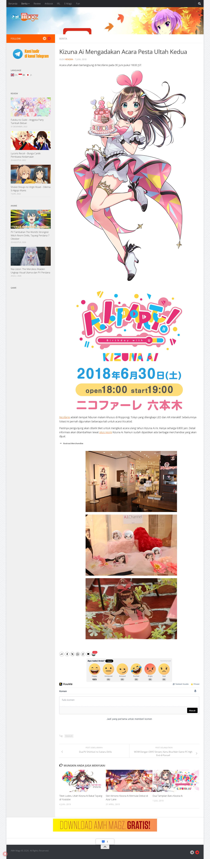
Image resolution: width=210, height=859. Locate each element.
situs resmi (105, 432)
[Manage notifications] (5, 854)
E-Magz (68, 3)
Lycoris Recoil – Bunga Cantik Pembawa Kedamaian (26, 155)
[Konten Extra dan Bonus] (44, 38)
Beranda (12, 3)
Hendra (69, 59)
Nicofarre (64, 417)
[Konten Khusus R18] (49, 38)
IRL (58, 3)
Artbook (49, 3)
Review (37, 3)
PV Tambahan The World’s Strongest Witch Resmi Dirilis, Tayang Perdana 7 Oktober (30, 235)
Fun (78, 3)
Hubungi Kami (105, 841)
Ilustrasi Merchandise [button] (73, 443)
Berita (24, 3)
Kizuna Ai (68, 736)
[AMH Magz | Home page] (24, 17)
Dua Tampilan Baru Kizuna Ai (167, 796)
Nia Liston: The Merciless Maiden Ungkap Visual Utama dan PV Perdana (30, 270)
